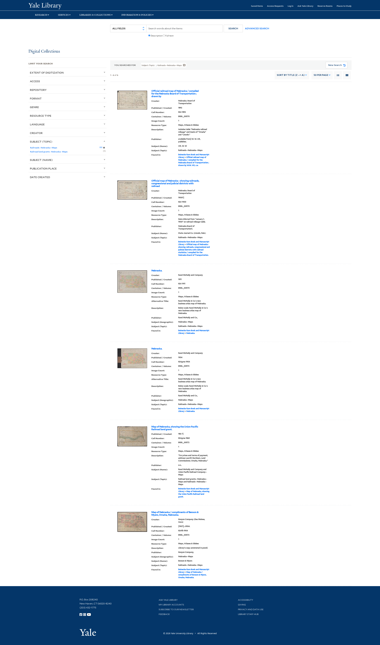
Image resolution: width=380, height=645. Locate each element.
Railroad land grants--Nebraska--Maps (49, 151)
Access (35, 81)
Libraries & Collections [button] (95, 14)
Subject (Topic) (41, 141)
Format (36, 98)
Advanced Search (257, 28)
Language (37, 124)
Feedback (164, 614)
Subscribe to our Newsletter (176, 609)
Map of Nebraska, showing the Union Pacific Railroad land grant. (174, 428)
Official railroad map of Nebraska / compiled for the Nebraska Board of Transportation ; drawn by (175, 94)
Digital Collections (44, 51)
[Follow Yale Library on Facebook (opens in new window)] (81, 614)
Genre (34, 107)
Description (157, 35)
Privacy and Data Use (250, 609)
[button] (233, 28)
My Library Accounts (171, 605)
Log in (290, 5)
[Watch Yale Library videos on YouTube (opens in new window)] (89, 614)
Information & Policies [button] (136, 14)
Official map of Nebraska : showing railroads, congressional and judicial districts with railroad (175, 183)
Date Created (40, 177)
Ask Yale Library (305, 5)
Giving (242, 605)
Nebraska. (156, 270)
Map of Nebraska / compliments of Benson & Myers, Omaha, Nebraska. (175, 513)
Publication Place (43, 168)
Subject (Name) (41, 160)
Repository (38, 90)
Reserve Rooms (325, 5)
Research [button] (41, 14)
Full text (169, 35)
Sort (291, 75)
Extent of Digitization (47, 72)
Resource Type (40, 115)
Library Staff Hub (248, 614)
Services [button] (63, 14)
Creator (36, 133)
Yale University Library (52, 5)
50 (321, 75)
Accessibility (245, 600)
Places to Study (344, 5)
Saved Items (257, 5)
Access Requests (275, 5)
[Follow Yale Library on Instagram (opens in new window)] (84, 614)
